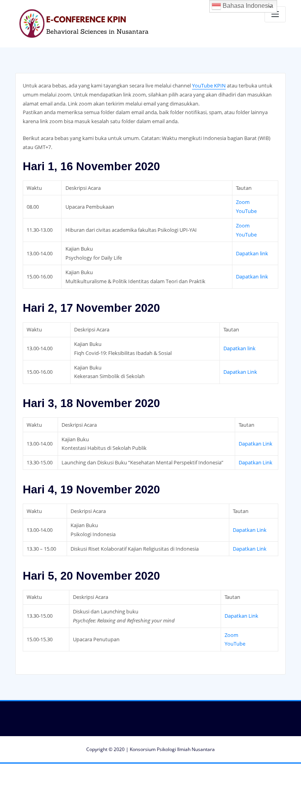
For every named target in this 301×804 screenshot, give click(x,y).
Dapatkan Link (240, 371)
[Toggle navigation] (275, 14)
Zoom (243, 202)
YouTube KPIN (209, 85)
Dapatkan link (252, 253)
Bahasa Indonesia (247, 5)
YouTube (246, 211)
